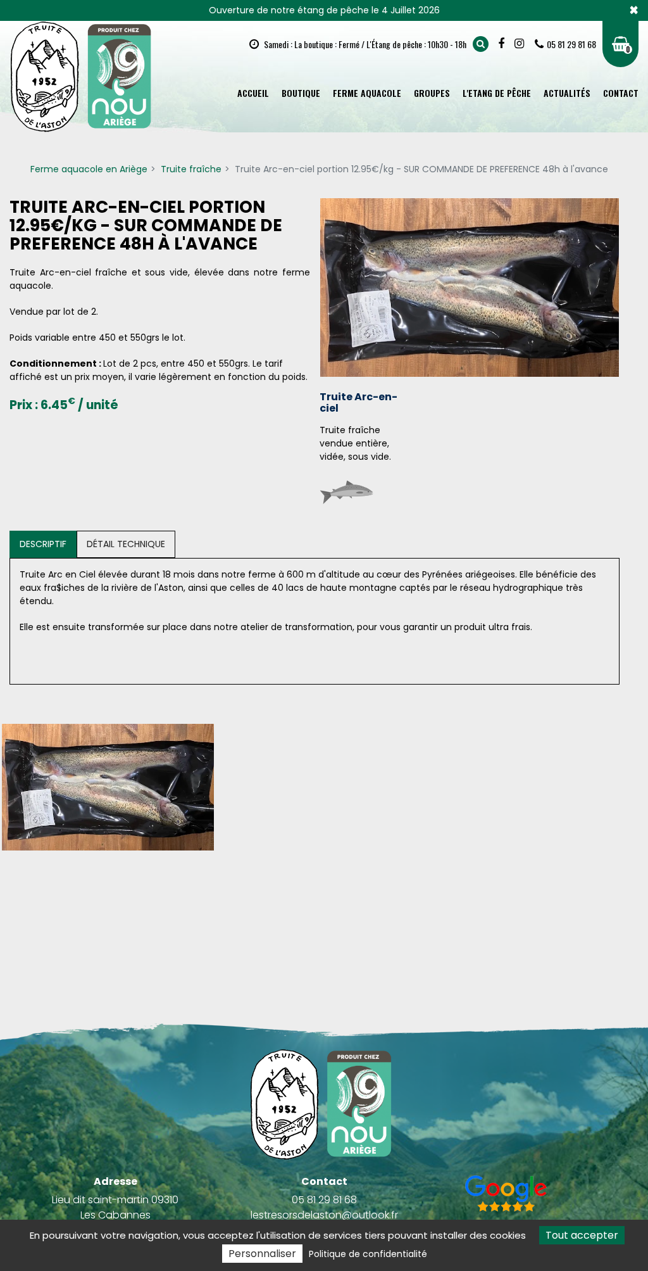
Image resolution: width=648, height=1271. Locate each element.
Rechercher (481, 44)
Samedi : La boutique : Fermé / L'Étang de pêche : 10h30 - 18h (364, 44)
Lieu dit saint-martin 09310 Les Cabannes (115, 1207)
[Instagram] (520, 43)
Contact (621, 92)
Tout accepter (581, 1235)
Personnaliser (262, 1253)
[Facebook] (502, 43)
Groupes (432, 92)
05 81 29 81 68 (324, 1199)
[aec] (108, 787)
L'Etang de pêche (497, 92)
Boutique (301, 92)
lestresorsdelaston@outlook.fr (324, 1215)
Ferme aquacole (367, 92)
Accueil (253, 92)
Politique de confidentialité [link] (368, 1254)
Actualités (567, 92)
